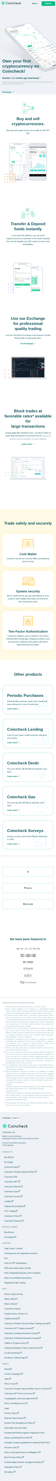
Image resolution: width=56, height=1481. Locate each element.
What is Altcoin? (11, 1304)
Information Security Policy (15, 1428)
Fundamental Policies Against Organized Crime (24, 1433)
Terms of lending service (14, 1403)
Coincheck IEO (10, 1177)
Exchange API (10, 1237)
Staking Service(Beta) (13, 1206)
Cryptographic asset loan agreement (19, 1398)
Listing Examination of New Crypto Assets (22, 1348)
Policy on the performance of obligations (21, 1452)
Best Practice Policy (12, 1457)
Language (6, 1118)
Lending (7, 1201)
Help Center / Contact (13, 1248)
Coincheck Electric (12, 1187)
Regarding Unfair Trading (14, 1283)
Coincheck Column (12, 1309)
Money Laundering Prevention (17, 1438)
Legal (6, 1408)
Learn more (27, 444)
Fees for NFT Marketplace (15, 1263)
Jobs (6, 1379)
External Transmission (13, 1418)
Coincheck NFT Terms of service (18, 1393)
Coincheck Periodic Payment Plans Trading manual (26, 1323)
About (6, 1369)
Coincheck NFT (11, 1182)
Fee (6, 1258)
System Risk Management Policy (18, 1423)
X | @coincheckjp (11, 1353)
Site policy (8, 1472)
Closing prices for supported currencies (21, 1253)
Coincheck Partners (12, 1221)
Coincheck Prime (11, 1216)
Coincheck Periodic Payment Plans (19, 1172)
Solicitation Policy (11, 1467)
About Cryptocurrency (13, 1294)
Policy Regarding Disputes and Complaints (22, 1273)
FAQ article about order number (17, 1268)
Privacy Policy (10, 1413)
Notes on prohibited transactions (18, 1278)
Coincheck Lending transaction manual (20, 1333)
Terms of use (9, 1384)
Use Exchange (26, 343)
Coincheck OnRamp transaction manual (21, 1338)
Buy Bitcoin (9, 1157)
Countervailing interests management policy (22, 1462)
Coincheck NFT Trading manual (17, 1328)
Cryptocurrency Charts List (15, 1314)
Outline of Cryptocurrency (15, 1343)
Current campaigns (12, 1374)
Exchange (6, 92)
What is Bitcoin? (11, 1299)
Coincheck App (10, 1167)
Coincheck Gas (11, 1191)
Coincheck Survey (12, 1196)
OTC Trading (9, 1211)
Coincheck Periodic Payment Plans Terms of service (26, 1389)
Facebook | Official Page (14, 1358)
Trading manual (10, 1318)
